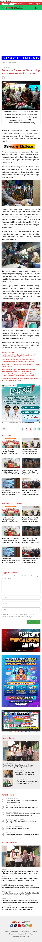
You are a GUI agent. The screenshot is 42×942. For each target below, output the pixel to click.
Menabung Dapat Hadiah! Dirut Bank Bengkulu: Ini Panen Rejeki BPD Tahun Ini (21, 365)
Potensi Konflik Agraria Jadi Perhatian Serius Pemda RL (21, 822)
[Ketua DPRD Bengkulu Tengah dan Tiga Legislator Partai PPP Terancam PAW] (8, 783)
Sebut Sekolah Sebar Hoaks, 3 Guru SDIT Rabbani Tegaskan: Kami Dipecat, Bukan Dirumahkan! (18, 908)
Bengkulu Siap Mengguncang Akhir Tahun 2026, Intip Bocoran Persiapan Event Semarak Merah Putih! (19, 375)
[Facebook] (11, 926)
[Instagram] (23, 926)
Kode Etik (14, 932)
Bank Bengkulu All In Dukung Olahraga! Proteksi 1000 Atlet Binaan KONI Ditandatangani (20, 356)
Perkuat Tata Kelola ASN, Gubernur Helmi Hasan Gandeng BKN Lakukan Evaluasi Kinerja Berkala (18, 361)
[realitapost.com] (14, 7)
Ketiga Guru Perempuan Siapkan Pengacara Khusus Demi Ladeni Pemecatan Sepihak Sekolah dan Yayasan (20, 901)
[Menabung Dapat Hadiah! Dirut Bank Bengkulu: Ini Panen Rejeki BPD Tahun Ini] (11, 463)
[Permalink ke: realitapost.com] (3, 77)
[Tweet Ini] (26, 429)
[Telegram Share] (34, 429)
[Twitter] (15, 926)
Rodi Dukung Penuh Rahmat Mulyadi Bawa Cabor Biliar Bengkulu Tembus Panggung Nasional (24, 773)
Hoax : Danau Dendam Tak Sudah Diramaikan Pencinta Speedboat (21, 801)
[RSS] (30, 926)
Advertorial (5, 67)
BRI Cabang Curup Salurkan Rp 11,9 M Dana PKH (22, 807)
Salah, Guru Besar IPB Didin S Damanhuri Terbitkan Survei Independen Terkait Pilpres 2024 (23, 815)
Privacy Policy (24, 932)
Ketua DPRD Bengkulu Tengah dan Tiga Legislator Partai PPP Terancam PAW (26, 782)
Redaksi (34, 932)
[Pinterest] (19, 926)
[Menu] (3, 7)
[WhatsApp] (27, 926)
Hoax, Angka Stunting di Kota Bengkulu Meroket (22, 835)
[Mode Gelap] (36, 7)
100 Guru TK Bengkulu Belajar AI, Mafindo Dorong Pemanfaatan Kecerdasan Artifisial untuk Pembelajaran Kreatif (21, 887)
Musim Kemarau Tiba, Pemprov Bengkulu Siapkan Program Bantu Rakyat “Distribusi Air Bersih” (18, 370)
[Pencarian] (39, 7)
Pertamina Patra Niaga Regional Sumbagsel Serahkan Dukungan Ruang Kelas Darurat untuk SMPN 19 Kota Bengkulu (19, 766)
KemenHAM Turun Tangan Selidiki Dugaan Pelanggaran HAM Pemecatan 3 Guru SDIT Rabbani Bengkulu (20, 879)
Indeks (7, 932)
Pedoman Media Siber (25, 934)
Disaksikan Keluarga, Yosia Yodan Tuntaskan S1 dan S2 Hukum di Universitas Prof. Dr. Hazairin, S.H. (20, 894)
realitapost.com (10, 77)
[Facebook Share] (22, 429)
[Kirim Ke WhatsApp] (38, 429)
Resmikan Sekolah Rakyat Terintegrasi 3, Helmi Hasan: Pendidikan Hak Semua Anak (20, 379)
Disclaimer (12, 934)
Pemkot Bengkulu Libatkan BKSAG (17, 828)
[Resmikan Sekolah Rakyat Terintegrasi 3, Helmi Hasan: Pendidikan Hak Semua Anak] (31, 483)
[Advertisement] (21, 31)
